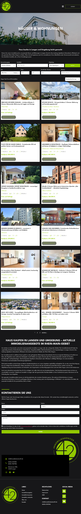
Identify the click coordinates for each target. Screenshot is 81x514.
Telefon (43, 403)
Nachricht (4, 415)
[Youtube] (64, 501)
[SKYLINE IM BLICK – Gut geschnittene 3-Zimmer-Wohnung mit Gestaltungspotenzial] (60, 91)
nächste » (44, 332)
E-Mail (3, 409)
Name (3, 403)
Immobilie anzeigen (9, 117)
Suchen (72, 65)
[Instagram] (64, 496)
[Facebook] (64, 491)
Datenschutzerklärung (27, 426)
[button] (62, 6)
